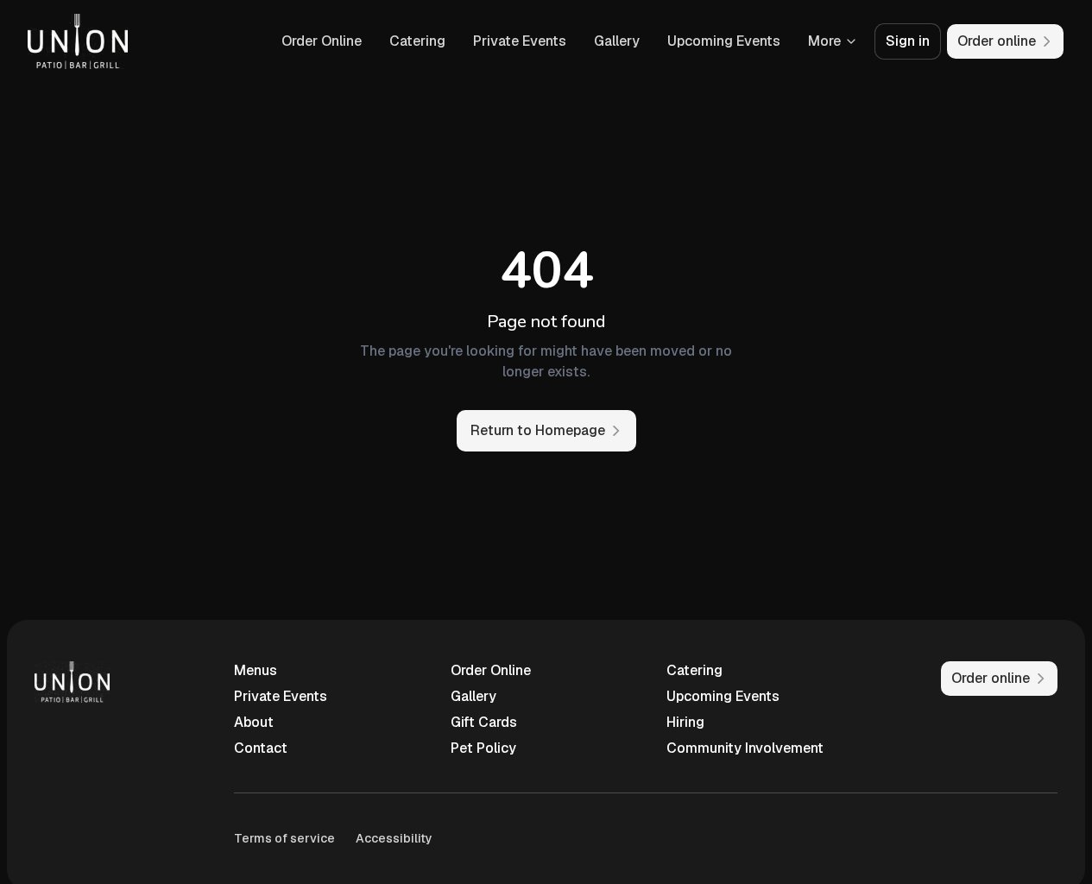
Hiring (685, 722)
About (254, 722)
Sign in (908, 41)
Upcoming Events (723, 41)
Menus (255, 670)
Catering (417, 41)
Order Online (321, 41)
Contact (260, 748)
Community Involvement (745, 748)
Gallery (617, 41)
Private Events (519, 41)
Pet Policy (483, 748)
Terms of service (284, 838)
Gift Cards (484, 722)
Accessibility (394, 838)
